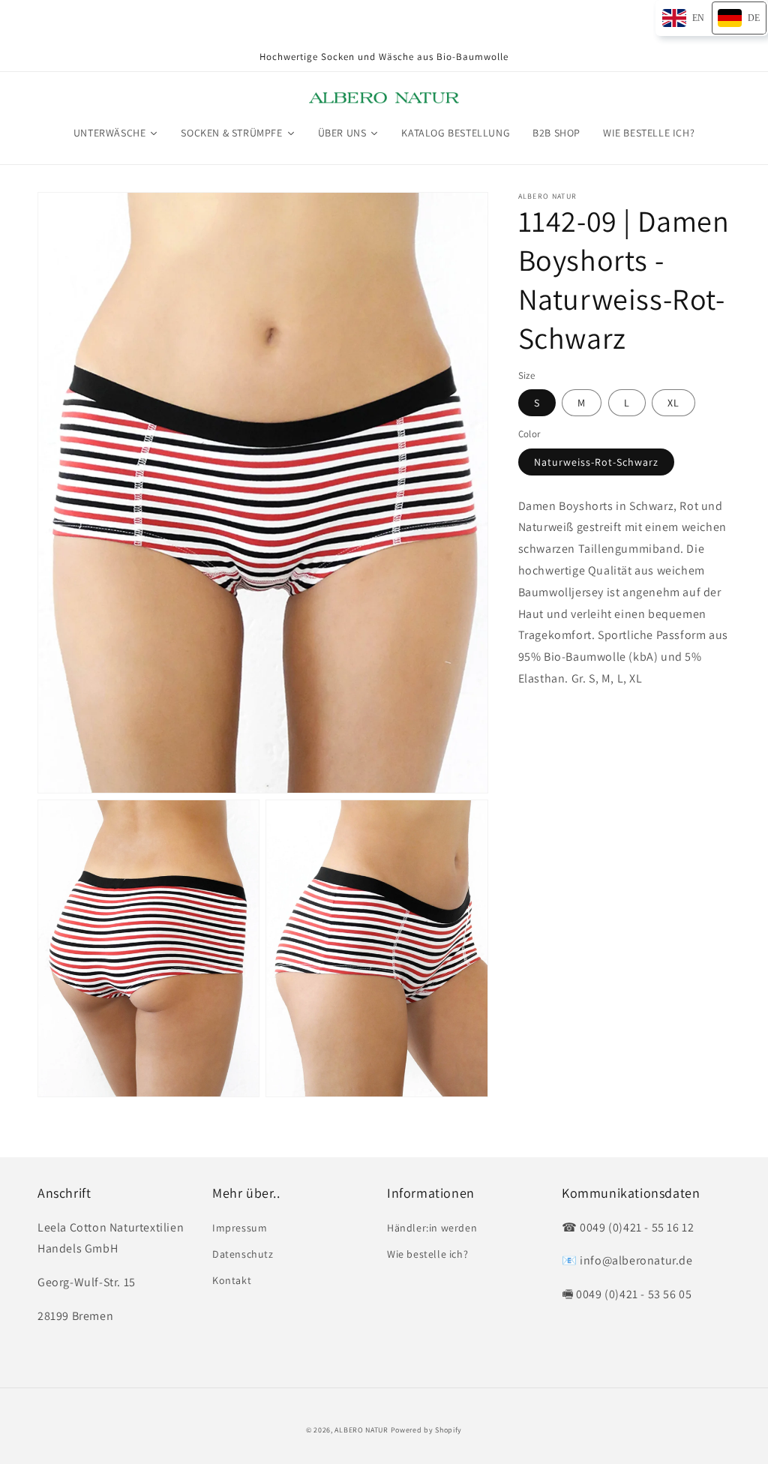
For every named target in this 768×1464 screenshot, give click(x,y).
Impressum (239, 1227)
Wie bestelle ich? (427, 1254)
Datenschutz (243, 1254)
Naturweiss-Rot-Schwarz (596, 462)
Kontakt (231, 1280)
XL (674, 403)
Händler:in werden (432, 1227)
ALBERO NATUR (361, 1430)
